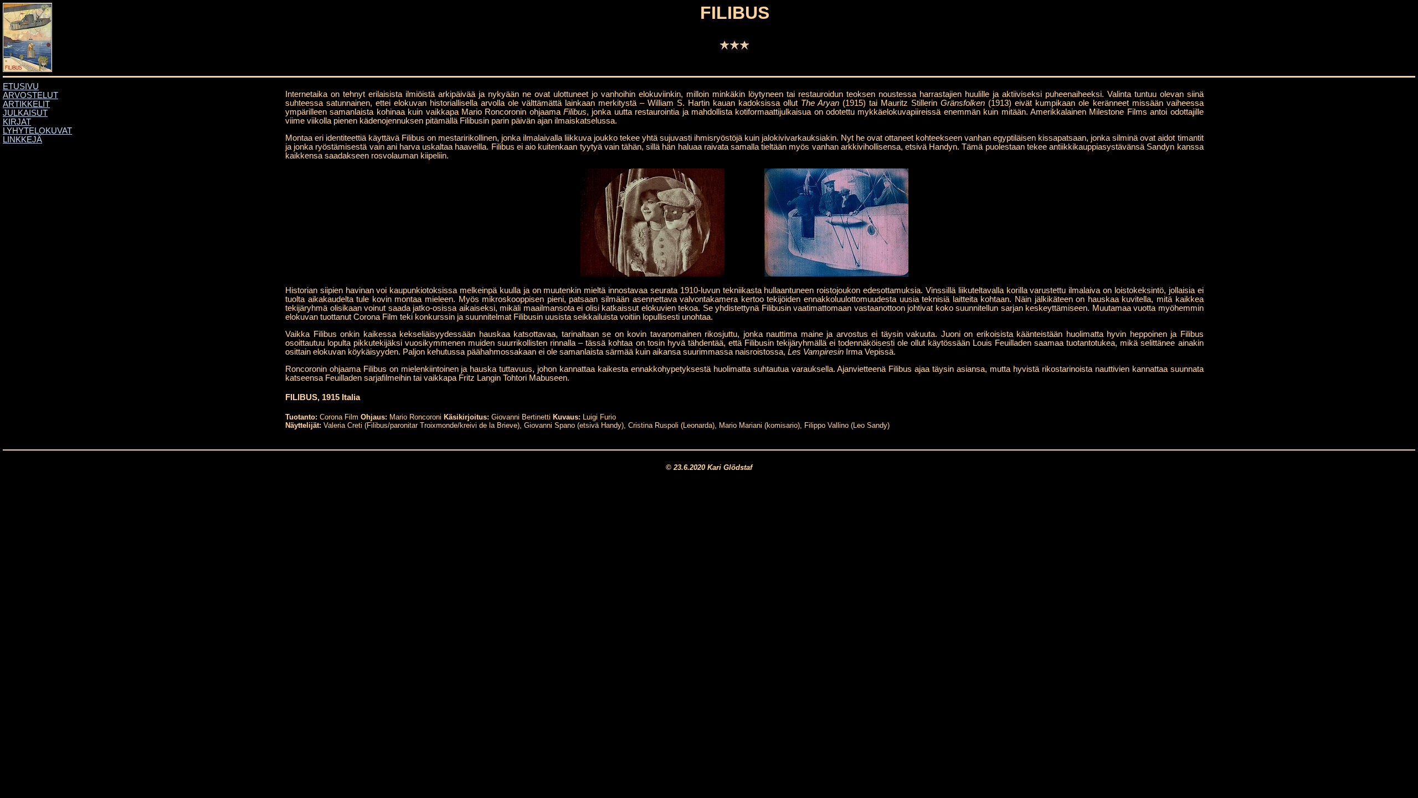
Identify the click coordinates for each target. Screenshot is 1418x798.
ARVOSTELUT (30, 95)
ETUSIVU (21, 86)
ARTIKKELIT (26, 104)
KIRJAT (17, 121)
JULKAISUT (25, 113)
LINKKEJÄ (22, 139)
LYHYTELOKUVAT (37, 130)
